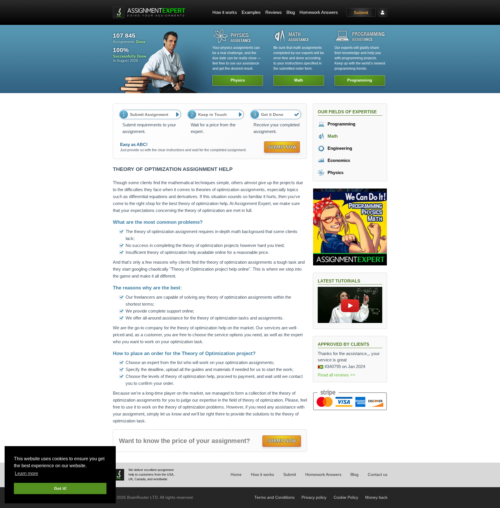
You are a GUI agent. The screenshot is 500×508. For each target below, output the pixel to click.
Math (332, 136)
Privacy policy (314, 497)
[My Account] (382, 12)
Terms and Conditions (274, 497)
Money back (376, 497)
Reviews (273, 12)
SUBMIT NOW (282, 147)
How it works (224, 12)
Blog (290, 12)
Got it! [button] (60, 488)
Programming (340, 123)
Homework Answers (318, 12)
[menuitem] (224, 12)
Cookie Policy (346, 497)
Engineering (339, 148)
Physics (334, 172)
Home (236, 474)
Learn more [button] (26, 473)
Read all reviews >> (336, 374)
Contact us (377, 474)
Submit (361, 12)
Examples (251, 12)
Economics (338, 160)
